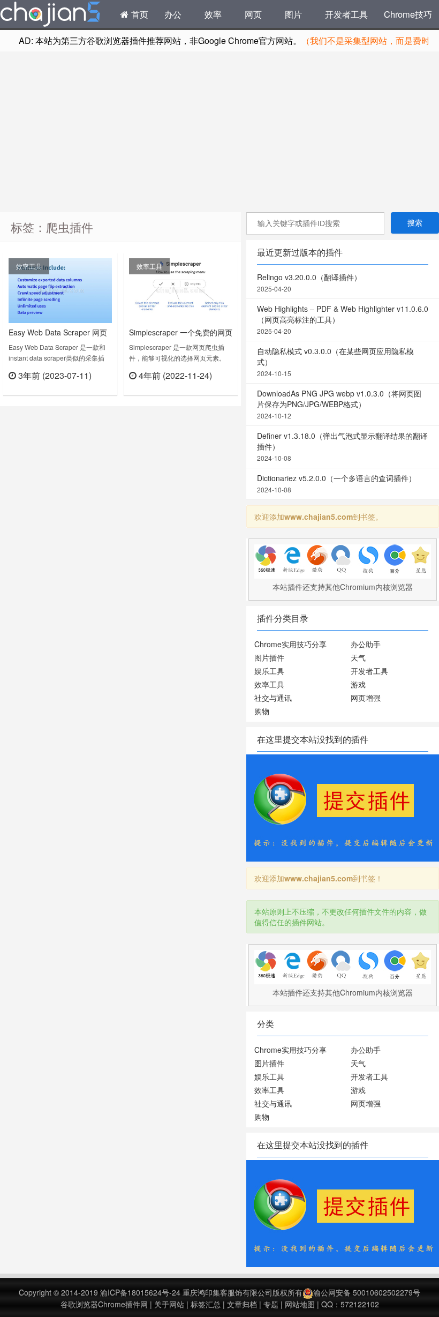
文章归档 (242, 1304)
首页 (138, 14)
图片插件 (269, 657)
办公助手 (366, 644)
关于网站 (169, 1304)
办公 (172, 14)
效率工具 (29, 266)
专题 (270, 1304)
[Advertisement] (219, 132)
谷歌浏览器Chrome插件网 (104, 1304)
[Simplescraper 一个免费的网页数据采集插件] (180, 289)
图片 (293, 14)
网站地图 (300, 1304)
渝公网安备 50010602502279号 (366, 1292)
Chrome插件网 (50, 15)
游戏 (358, 684)
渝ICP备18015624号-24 (140, 1292)
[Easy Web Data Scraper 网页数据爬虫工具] (60, 289)
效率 (213, 14)
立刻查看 (93, 388)
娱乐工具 (269, 670)
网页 (253, 14)
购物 (261, 711)
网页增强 (366, 697)
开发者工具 (346, 14)
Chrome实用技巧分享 (290, 644)
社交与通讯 (273, 697)
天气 (358, 657)
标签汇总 (206, 1304)
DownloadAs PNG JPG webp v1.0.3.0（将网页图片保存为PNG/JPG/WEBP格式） (339, 404)
